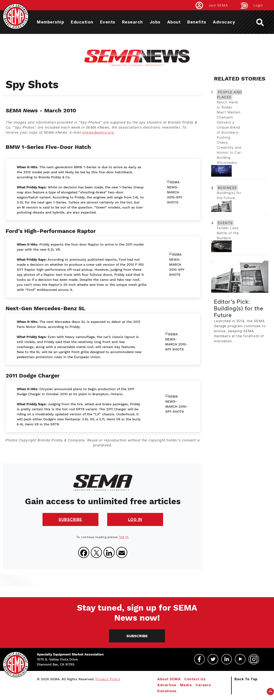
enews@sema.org (98, 132)
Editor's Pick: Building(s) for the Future (238, 308)
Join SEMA (218, 5)
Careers (203, 685)
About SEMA (169, 679)
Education (82, 22)
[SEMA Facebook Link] (199, 659)
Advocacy (224, 22)
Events (107, 22)
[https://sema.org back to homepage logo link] (263, 22)
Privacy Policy (107, 679)
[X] (96, 552)
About (174, 22)
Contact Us (194, 679)
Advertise (166, 685)
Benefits (196, 22)
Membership (50, 22)
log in (123, 537)
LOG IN (135, 519)
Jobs (155, 22)
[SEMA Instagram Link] (253, 659)
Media (186, 685)
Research (132, 22)
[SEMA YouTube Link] (240, 659)
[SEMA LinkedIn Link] (226, 659)
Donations (167, 691)
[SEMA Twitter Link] (213, 659)
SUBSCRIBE (70, 519)
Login (258, 5)
